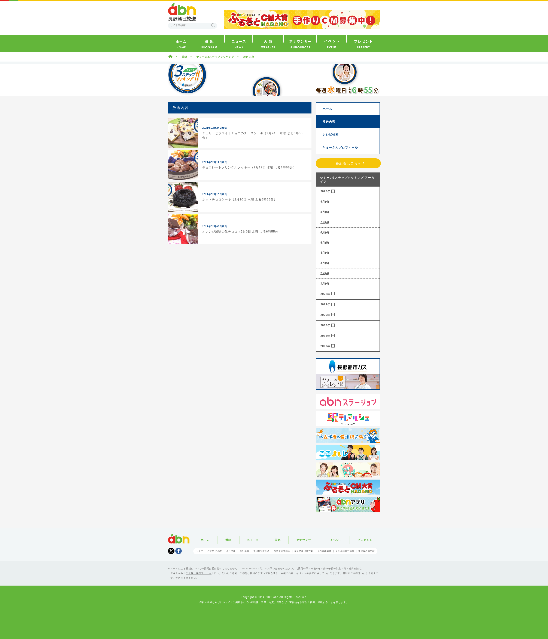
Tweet (171, 551)
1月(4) (324, 283)
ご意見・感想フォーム (198, 573)
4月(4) (324, 252)
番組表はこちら (348, 163)
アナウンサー (305, 540)
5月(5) (324, 242)
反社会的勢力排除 (344, 551)
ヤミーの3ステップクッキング (215, 56)
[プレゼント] (363, 43)
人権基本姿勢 (324, 551)
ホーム (170, 56)
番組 (184, 56)
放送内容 (329, 121)
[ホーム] (181, 43)
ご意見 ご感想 (214, 551)
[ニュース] (238, 43)
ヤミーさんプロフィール (340, 147)
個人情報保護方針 (303, 551)
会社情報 (231, 551)
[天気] (267, 43)
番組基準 (244, 551)
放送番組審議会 (282, 551)
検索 (213, 25)
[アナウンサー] (300, 43)
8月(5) (324, 211)
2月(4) (324, 273)
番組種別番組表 (261, 551)
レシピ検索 (331, 134)
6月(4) (324, 232)
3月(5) (324, 263)
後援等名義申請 (366, 551)
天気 (278, 540)
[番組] (209, 43)
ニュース (253, 540)
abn (178, 538)
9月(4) (324, 201)
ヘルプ (199, 551)
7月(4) (324, 222)
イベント (336, 540)
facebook (178, 551)
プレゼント (364, 540)
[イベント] (332, 43)
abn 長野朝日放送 (182, 12)
